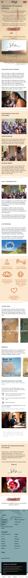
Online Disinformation (20, 519)
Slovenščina (17, 546)
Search (9, 576)
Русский (19, 56)
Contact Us (3, 519)
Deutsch (14, 54)
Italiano (9, 56)
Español (18, 54)
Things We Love (18, 517)
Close (24, 564)
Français (23, 54)
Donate (3, 524)
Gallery (16, 524)
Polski (16, 536)
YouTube (4, 554)
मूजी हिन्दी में (3, 546)
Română (16, 543)
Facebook (1, 555)
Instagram (7, 554)
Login (24, 2)
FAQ (2, 517)
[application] (14, 47)
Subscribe (13, 29)
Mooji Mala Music (5, 558)
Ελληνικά (17, 548)
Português (14, 56)
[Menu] (2, 2)
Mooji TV (3, 576)
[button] (14, 46)
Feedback (3, 522)
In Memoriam (18, 522)
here (16, 38)
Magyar (16, 534)
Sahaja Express (21, 576)
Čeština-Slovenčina (5, 534)
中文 (2, 536)
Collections (15, 576)
